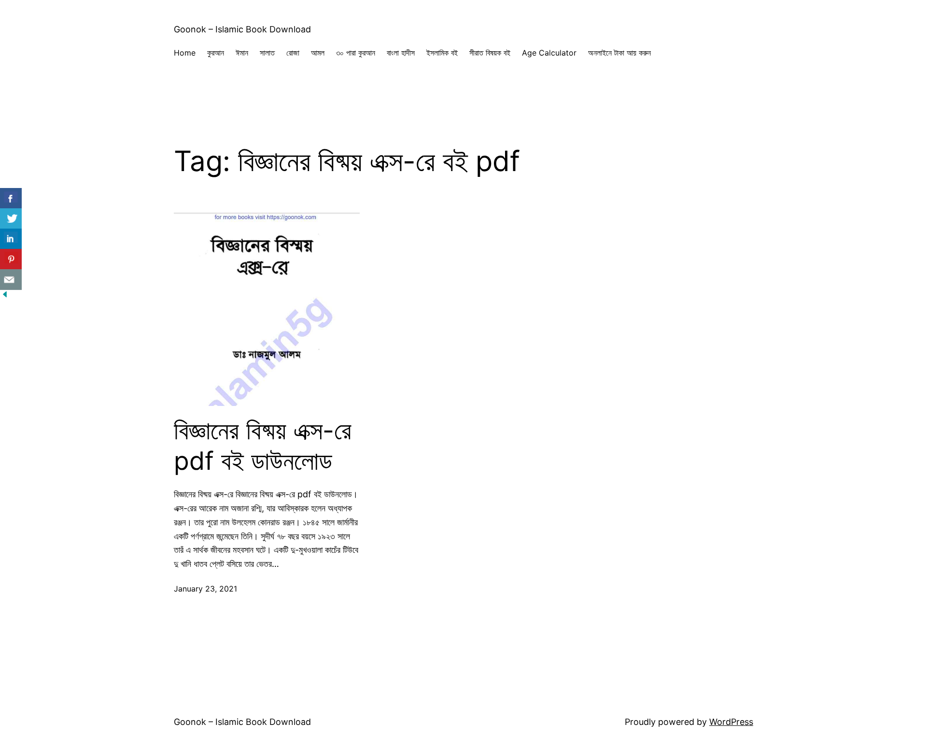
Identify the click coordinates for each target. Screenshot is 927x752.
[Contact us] (11, 279)
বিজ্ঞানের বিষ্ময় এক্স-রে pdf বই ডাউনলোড (262, 446)
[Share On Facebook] (11, 198)
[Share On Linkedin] (11, 239)
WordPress (731, 722)
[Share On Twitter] (11, 218)
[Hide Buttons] (5, 296)
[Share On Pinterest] (11, 259)
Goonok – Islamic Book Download (242, 29)
